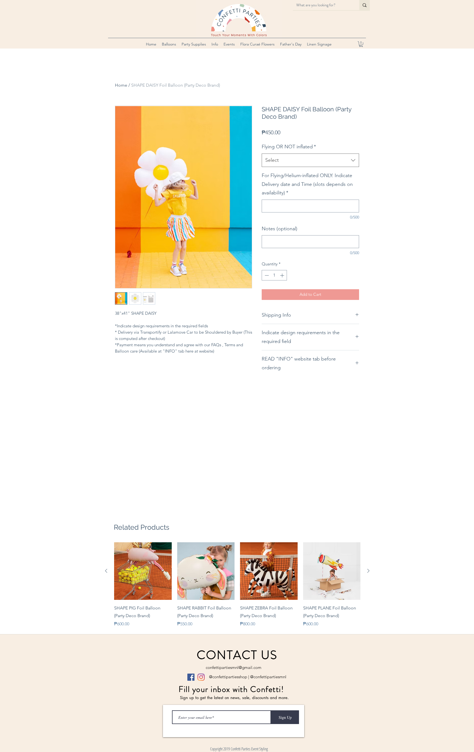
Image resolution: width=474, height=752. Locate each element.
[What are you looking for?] (364, 5)
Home (121, 85)
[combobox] (310, 160)
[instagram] (201, 677)
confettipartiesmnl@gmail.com (233, 667)
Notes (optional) (279, 229)
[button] (169, 44)
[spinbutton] (274, 275)
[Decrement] (266, 275)
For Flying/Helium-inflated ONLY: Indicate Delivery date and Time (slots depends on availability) (307, 184)
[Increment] (282, 275)
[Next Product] (368, 570)
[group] (237, 585)
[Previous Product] (106, 570)
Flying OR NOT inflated (289, 147)
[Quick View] (143, 571)
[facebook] (190, 677)
